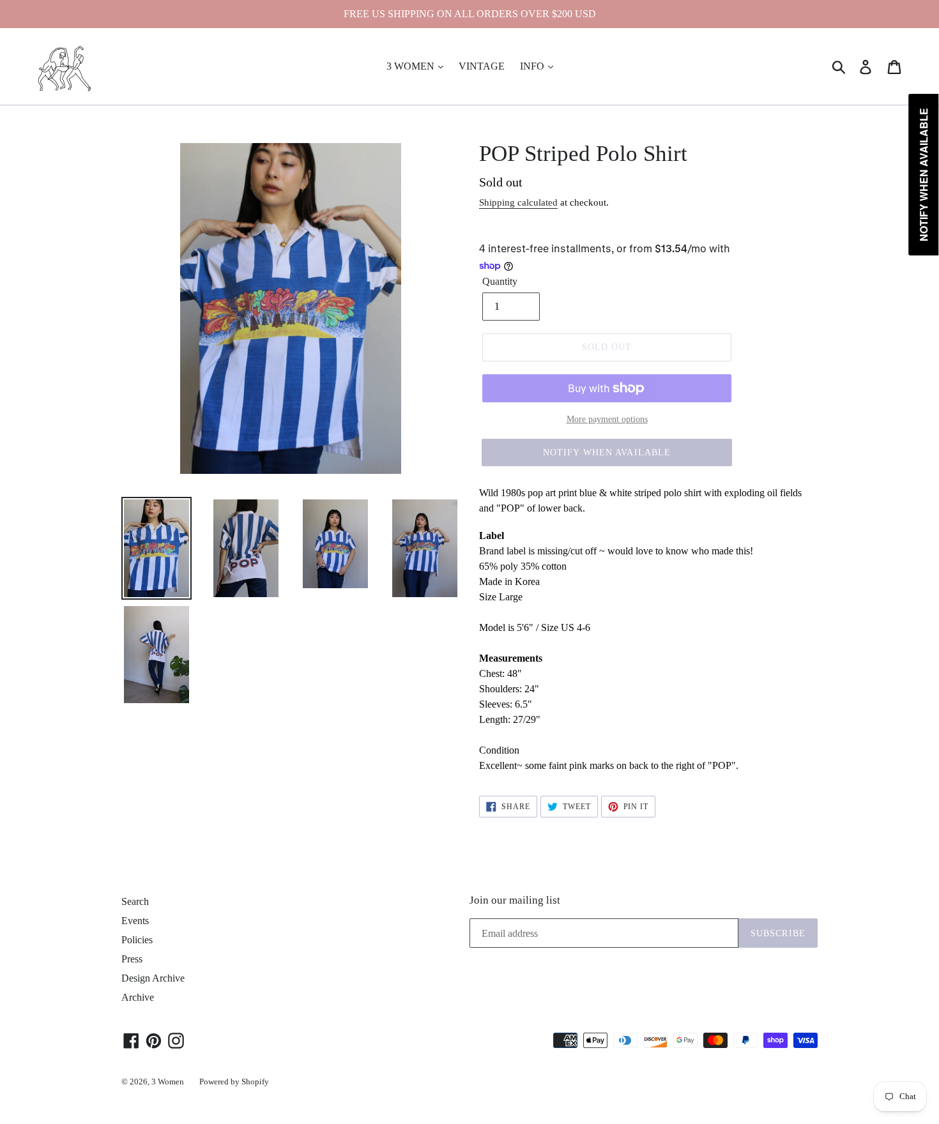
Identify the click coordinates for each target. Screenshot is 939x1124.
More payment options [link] (607, 419)
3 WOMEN (411, 66)
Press (131, 958)
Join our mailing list (515, 900)
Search (135, 901)
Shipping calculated (518, 202)
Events (135, 920)
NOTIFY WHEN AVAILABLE (607, 452)
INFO (533, 66)
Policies (137, 939)
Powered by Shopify (234, 1081)
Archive (137, 997)
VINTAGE (482, 66)
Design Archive (153, 978)
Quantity (499, 281)
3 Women (167, 1081)
